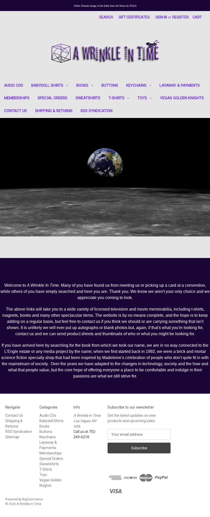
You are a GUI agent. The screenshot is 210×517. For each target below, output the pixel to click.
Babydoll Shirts (47, 85)
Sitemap (12, 437)
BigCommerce (32, 499)
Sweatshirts (88, 98)
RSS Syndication (96, 110)
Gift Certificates (134, 17)
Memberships (16, 98)
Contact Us (15, 110)
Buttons (109, 85)
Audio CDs (13, 85)
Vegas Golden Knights (182, 98)
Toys (142, 98)
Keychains (136, 85)
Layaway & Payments (180, 85)
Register (180, 17)
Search (106, 17)
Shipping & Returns (53, 110)
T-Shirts (116, 98)
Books (82, 85)
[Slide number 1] (105, 177)
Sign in (161, 17)
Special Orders (52, 98)
